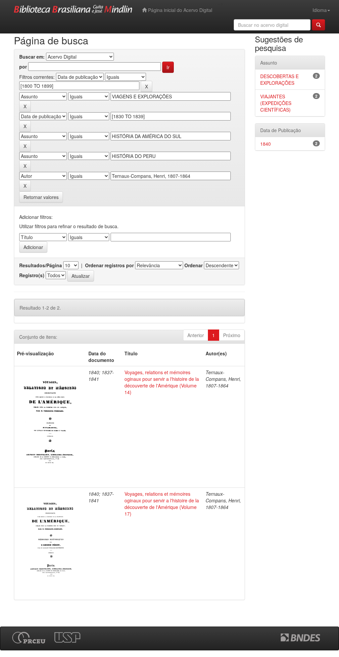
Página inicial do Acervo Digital (179, 10)
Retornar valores (41, 197)
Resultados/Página (40, 265)
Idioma (320, 10)
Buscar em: (32, 56)
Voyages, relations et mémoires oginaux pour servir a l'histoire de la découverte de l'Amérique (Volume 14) (161, 382)
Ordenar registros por (109, 265)
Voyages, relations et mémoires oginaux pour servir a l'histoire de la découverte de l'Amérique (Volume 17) (161, 503)
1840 (265, 143)
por (23, 66)
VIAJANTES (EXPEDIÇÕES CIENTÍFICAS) (275, 103)
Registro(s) (31, 275)
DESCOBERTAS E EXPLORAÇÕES (279, 79)
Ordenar (193, 265)
